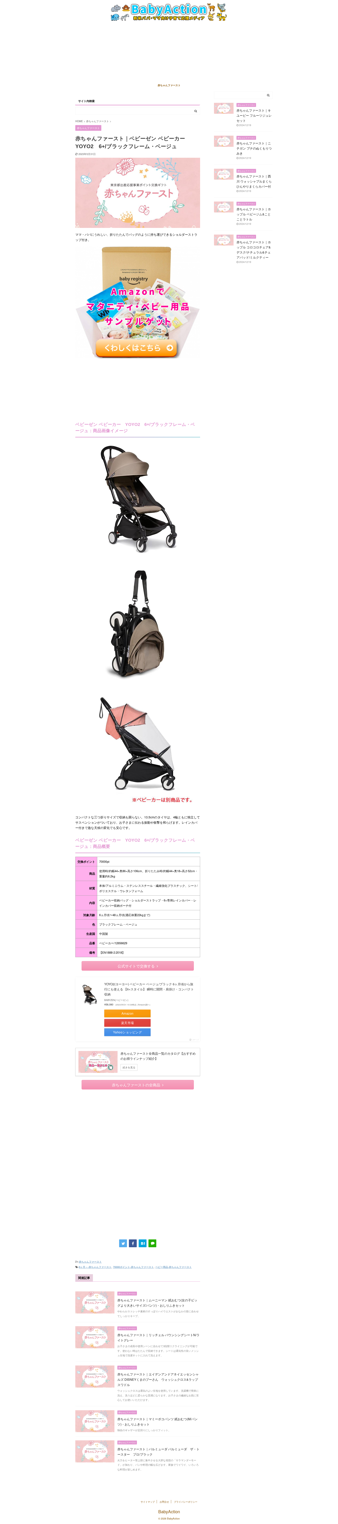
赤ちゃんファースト (169, 85)
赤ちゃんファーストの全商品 (136, 1084)
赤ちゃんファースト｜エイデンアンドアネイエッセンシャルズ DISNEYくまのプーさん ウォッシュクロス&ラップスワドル (158, 1379)
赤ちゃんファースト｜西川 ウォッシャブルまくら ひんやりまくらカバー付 (255, 181)
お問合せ (164, 1501)
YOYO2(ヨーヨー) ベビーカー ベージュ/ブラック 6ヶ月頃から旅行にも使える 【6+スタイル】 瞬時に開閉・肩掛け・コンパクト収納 (149, 989)
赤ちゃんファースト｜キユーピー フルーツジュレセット (254, 115)
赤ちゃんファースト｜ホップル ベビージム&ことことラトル (253, 214)
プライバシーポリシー (185, 1501)
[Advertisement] (169, 52)
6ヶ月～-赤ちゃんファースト (95, 1267)
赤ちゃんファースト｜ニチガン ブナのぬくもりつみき (254, 148)
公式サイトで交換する (136, 966)
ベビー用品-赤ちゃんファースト (173, 1267)
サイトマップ (148, 1501)
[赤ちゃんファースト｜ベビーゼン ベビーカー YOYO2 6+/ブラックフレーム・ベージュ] (143, 1243)
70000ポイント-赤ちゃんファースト (133, 1267)
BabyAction (169, 1511)
